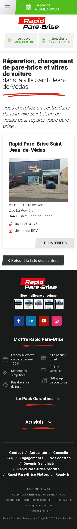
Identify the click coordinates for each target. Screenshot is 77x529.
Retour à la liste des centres (35, 260)
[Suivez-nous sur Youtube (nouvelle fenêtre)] (45, 321)
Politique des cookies (38, 505)
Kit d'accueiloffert (58, 357)
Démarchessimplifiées (19, 373)
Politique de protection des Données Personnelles (38, 500)
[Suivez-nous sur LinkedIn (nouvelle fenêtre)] (32, 321)
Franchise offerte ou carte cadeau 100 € (22, 359)
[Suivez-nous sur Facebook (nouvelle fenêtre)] (19, 321)
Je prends (47, 7)
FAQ (10, 458)
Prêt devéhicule (55, 369)
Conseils (60, 452)
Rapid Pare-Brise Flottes (28, 474)
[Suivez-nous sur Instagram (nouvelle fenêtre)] (57, 321)
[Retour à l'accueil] (38, 23)
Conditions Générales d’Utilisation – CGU (38, 494)
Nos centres (60, 458)
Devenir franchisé (39, 463)
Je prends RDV (26, 231)
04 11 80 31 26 (26, 224)
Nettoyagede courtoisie (58, 380)
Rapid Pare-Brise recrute (38, 469)
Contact (16, 452)
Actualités (38, 452)
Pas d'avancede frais (20, 384)
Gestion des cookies (38, 511)
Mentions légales (38, 489)
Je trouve (24, 40)
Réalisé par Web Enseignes (19, 518)
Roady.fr (62, 474)
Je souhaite (59, 40)
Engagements (31, 458)
